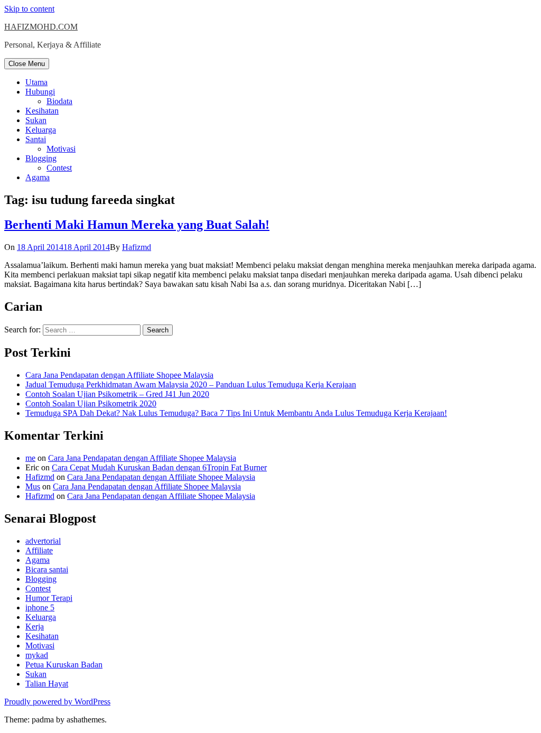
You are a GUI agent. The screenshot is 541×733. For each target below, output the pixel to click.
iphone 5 (39, 607)
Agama (37, 177)
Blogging (41, 158)
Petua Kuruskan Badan (63, 664)
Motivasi (61, 148)
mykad (36, 655)
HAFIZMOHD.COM (41, 26)
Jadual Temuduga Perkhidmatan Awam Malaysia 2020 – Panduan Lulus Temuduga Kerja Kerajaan (190, 384)
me (30, 457)
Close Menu (26, 64)
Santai (35, 139)
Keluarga (40, 129)
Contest (59, 167)
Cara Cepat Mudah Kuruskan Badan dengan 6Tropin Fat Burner (159, 467)
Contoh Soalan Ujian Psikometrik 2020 (90, 403)
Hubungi (40, 91)
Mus (32, 486)
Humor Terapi (48, 597)
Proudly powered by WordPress (57, 701)
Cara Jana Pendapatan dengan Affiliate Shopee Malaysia (119, 374)
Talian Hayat (46, 683)
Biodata (59, 101)
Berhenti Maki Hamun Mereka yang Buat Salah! (136, 224)
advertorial (43, 540)
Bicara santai (46, 569)
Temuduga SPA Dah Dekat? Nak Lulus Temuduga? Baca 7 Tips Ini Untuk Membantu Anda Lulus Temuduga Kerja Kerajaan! (236, 413)
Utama (36, 82)
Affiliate (39, 550)
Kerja (34, 626)
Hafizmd (136, 247)
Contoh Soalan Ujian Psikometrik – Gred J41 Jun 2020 (117, 393)
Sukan (35, 120)
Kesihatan (42, 110)
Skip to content (29, 8)
